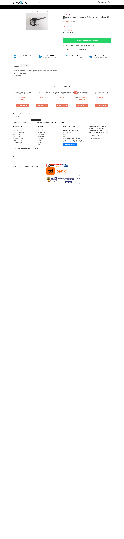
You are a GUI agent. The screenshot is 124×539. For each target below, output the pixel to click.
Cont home (41, 138)
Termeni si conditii (17, 130)
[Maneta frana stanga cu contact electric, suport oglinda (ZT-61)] (37, 21)
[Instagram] (13, 160)
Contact (98, 7)
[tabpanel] (37, 21)
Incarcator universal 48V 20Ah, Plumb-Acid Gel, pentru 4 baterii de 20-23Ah (62, 93)
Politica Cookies (16, 134)
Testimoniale (76, 7)
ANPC (39, 142)
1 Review (72, 21)
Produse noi (54, 7)
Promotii (62, 7)
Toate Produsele (18, 7)
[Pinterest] (13, 154)
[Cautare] (67, 2)
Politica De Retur (17, 136)
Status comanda (42, 136)
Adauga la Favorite (69, 49)
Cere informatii (82, 49)
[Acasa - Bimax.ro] (21, 2)
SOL (39, 144)
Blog (92, 7)
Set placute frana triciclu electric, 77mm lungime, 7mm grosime (101, 93)
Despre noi (85, 7)
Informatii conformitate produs (22, 77)
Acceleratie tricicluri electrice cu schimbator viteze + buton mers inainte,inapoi (42, 93)
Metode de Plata (43, 7)
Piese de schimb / (22, 11)
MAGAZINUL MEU (18, 127)
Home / (15, 11)
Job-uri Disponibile (17, 142)
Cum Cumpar (41, 134)
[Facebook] (13, 152)
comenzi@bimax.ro (96, 138)
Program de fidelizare (18, 138)
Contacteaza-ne (71, 144)
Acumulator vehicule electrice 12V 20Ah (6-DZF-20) (22, 93)
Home (28, 7)
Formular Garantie (17, 140)
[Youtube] (13, 156)
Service (68, 7)
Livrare (33, 7)
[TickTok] (13, 158)
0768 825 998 (94, 136)
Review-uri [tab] (24, 66)
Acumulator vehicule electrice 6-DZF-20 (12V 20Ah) (81, 93)
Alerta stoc (72, 36)
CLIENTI (40, 127)
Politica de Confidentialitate (58, 122)
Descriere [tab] (16, 66)
